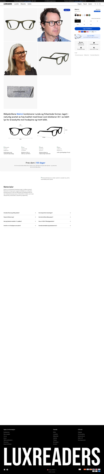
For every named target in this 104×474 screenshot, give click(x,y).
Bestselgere (55, 442)
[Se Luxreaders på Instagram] (4, 470)
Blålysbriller (86, 55)
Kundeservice (7, 432)
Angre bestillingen (7, 444)
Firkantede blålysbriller (94, 55)
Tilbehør (55, 440)
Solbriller (55, 438)
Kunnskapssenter (82, 440)
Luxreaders (53, 471)
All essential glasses (79, 55)
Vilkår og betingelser (8, 440)
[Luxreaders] (8, 4)
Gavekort (55, 444)
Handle (55, 429)
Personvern (6, 442)
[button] (95, 4)
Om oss (5, 436)
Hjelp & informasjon (9, 429)
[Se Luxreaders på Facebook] (7, 470)
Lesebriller (55, 434)
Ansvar (5, 438)
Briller (54, 432)
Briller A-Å (80, 438)
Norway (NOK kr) (52, 469)
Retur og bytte (7, 434)
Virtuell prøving (81, 434)
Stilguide (80, 432)
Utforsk (80, 429)
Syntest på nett (81, 436)
